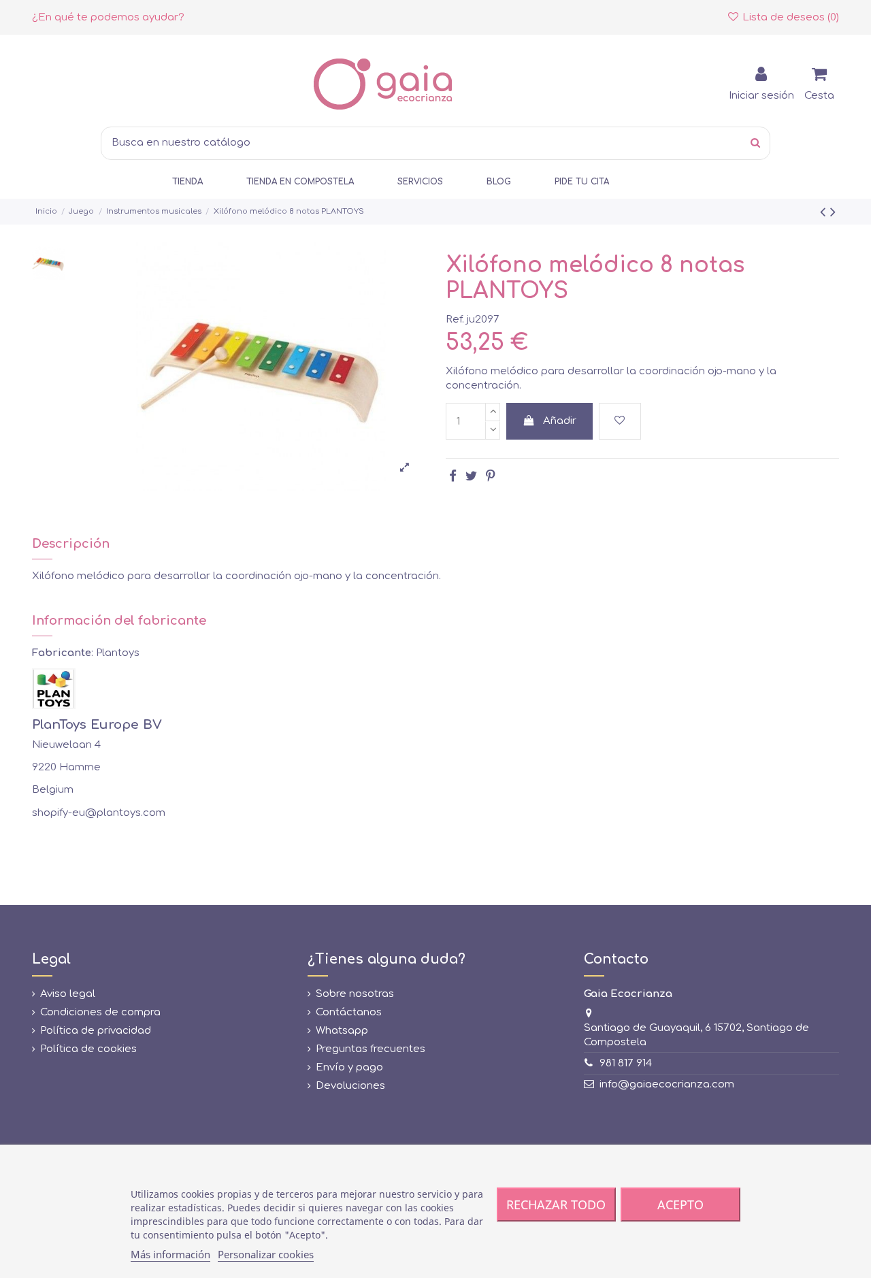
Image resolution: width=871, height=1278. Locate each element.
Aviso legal (67, 994)
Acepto (680, 1204)
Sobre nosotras (355, 994)
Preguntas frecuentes (370, 1049)
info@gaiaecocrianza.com (666, 1084)
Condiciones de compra (100, 1012)
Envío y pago (349, 1067)
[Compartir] (453, 476)
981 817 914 (625, 1063)
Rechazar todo (556, 1204)
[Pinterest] (490, 476)
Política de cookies (88, 1049)
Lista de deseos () (789, 17)
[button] (187, 182)
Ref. (455, 319)
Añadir (559, 421)
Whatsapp (342, 1030)
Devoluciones (350, 1086)
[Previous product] (825, 211)
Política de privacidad (95, 1030)
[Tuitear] (471, 476)
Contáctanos (349, 1012)
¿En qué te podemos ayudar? (108, 17)
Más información (170, 1254)
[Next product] (833, 211)
